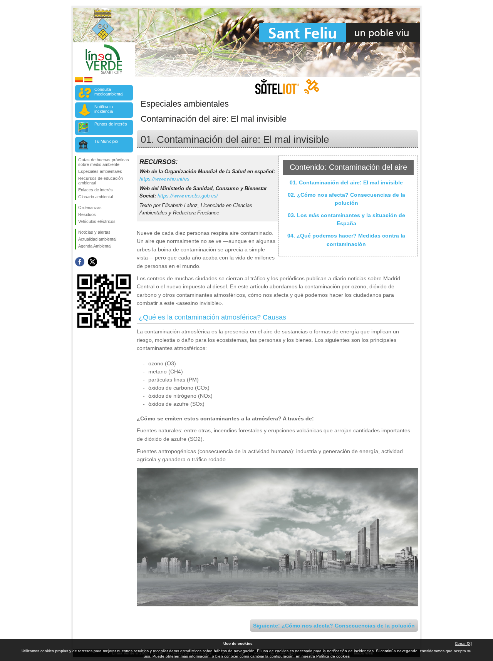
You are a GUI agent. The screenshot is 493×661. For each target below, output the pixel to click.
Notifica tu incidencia (103, 109)
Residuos (87, 214)
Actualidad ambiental (97, 239)
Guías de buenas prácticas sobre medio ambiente (103, 162)
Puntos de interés (110, 124)
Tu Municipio (106, 141)
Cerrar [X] (463, 643)
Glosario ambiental (95, 196)
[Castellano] (88, 81)
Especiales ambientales (100, 171)
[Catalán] (79, 81)
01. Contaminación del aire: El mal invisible (346, 182)
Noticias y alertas (94, 232)
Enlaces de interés (95, 189)
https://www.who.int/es (164, 179)
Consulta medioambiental (108, 91)
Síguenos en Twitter (92, 261)
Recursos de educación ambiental (100, 180)
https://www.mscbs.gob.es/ (188, 196)
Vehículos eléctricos (97, 221)
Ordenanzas (90, 207)
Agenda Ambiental (94, 246)
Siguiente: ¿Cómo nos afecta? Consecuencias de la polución (334, 626)
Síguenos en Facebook (79, 261)
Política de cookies (333, 656)
